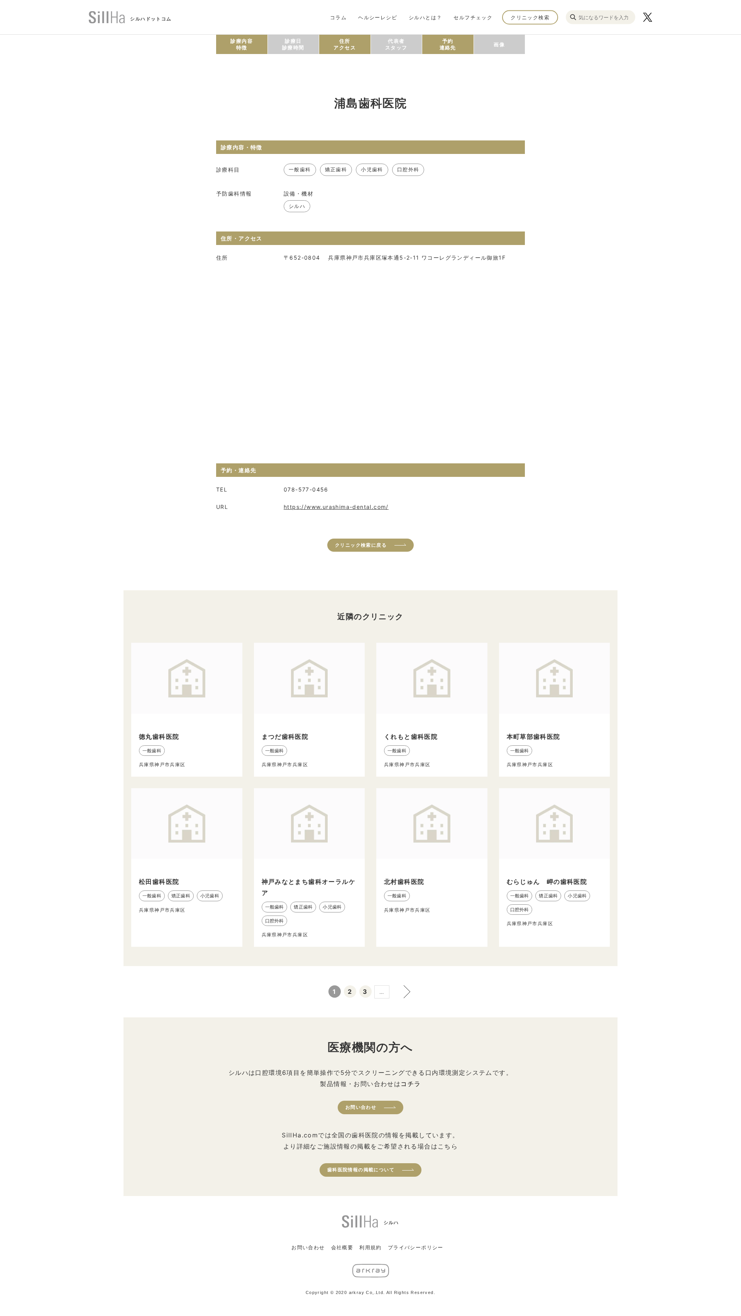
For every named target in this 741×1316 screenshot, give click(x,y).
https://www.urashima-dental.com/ (336, 506)
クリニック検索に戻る (361, 545)
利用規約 (370, 1247)
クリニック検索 (530, 17)
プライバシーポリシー (415, 1247)
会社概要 (342, 1247)
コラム (338, 17)
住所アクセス (344, 44)
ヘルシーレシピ (377, 17)
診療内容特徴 (241, 44)
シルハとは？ (425, 17)
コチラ (411, 1084)
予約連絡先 (448, 44)
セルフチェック (472, 17)
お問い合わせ (360, 1107)
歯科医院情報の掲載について (360, 1169)
